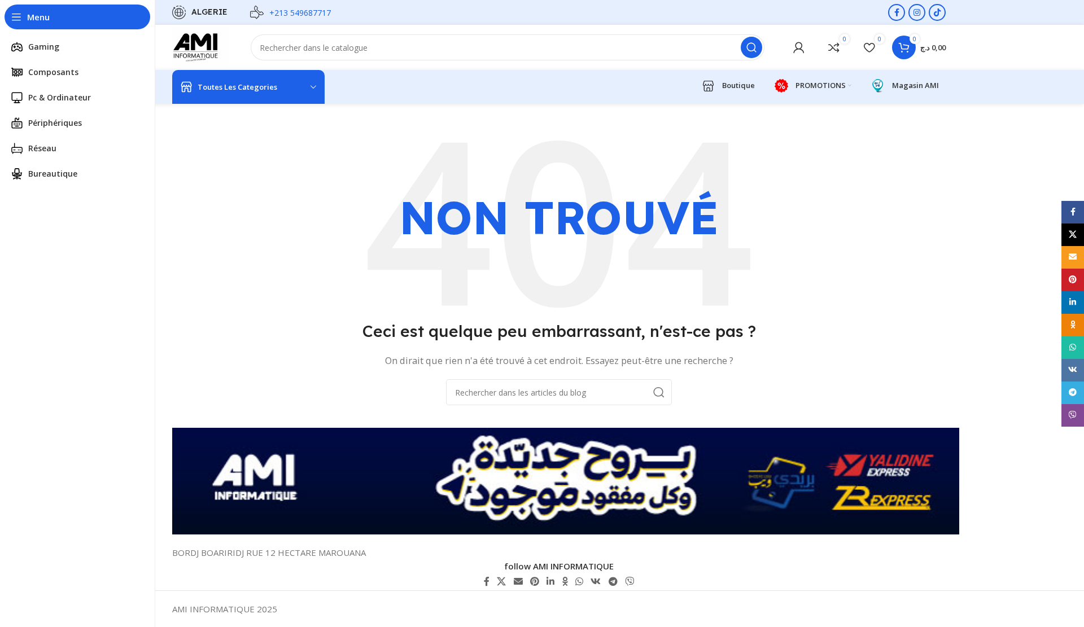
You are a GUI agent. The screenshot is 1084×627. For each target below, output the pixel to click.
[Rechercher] (751, 47)
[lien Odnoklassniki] (564, 581)
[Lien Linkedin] (550, 581)
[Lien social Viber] (629, 581)
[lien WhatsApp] (579, 581)
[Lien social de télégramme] (613, 581)
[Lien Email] (518, 581)
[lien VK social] (596, 581)
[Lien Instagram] (916, 12)
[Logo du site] (200, 46)
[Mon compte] (798, 47)
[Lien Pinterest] (534, 581)
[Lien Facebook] (896, 12)
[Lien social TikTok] (937, 12)
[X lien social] (501, 581)
